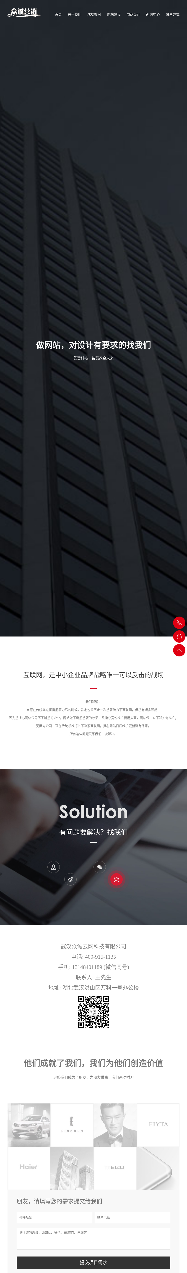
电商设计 (133, 14)
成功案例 (94, 14)
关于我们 (74, 14)
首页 (58, 14)
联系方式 (172, 14)
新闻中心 (153, 14)
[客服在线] (116, 879)
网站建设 (114, 14)
